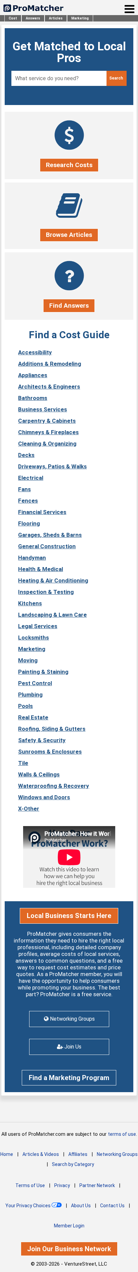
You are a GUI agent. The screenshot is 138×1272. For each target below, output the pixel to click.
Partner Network (97, 1185)
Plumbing (30, 694)
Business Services (42, 409)
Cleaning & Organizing (47, 443)
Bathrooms (32, 398)
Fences (28, 500)
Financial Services (42, 512)
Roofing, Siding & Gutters (51, 728)
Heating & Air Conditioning (53, 580)
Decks (26, 455)
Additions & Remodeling (49, 363)
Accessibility (35, 352)
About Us (81, 1205)
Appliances (32, 375)
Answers (33, 18)
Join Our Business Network (69, 1249)
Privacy (62, 1185)
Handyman (32, 557)
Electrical (30, 477)
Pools (25, 706)
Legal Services (37, 626)
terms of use (122, 1134)
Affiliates (77, 1154)
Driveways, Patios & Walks (52, 466)
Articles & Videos (40, 1154)
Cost (13, 18)
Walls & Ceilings (39, 774)
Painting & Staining (43, 671)
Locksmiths (33, 637)
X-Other (28, 808)
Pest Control (35, 683)
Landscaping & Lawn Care (52, 614)
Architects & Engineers (49, 386)
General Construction (47, 546)
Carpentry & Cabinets (47, 420)
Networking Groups (117, 1154)
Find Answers (69, 305)
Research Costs (69, 165)
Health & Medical (40, 569)
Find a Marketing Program (69, 1078)
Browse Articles (69, 235)
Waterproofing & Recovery (53, 785)
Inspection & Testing (46, 592)
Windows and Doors (44, 797)
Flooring (29, 523)
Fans (24, 489)
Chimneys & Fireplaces (48, 432)
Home (6, 1154)
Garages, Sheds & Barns (50, 534)
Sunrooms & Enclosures (50, 751)
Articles (56, 18)
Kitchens (30, 603)
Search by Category (73, 1164)
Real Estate (33, 717)
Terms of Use (30, 1185)
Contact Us (112, 1205)
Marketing (80, 18)
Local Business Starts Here (69, 916)
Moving (28, 660)
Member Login (69, 1225)
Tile (23, 763)
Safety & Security (42, 740)
